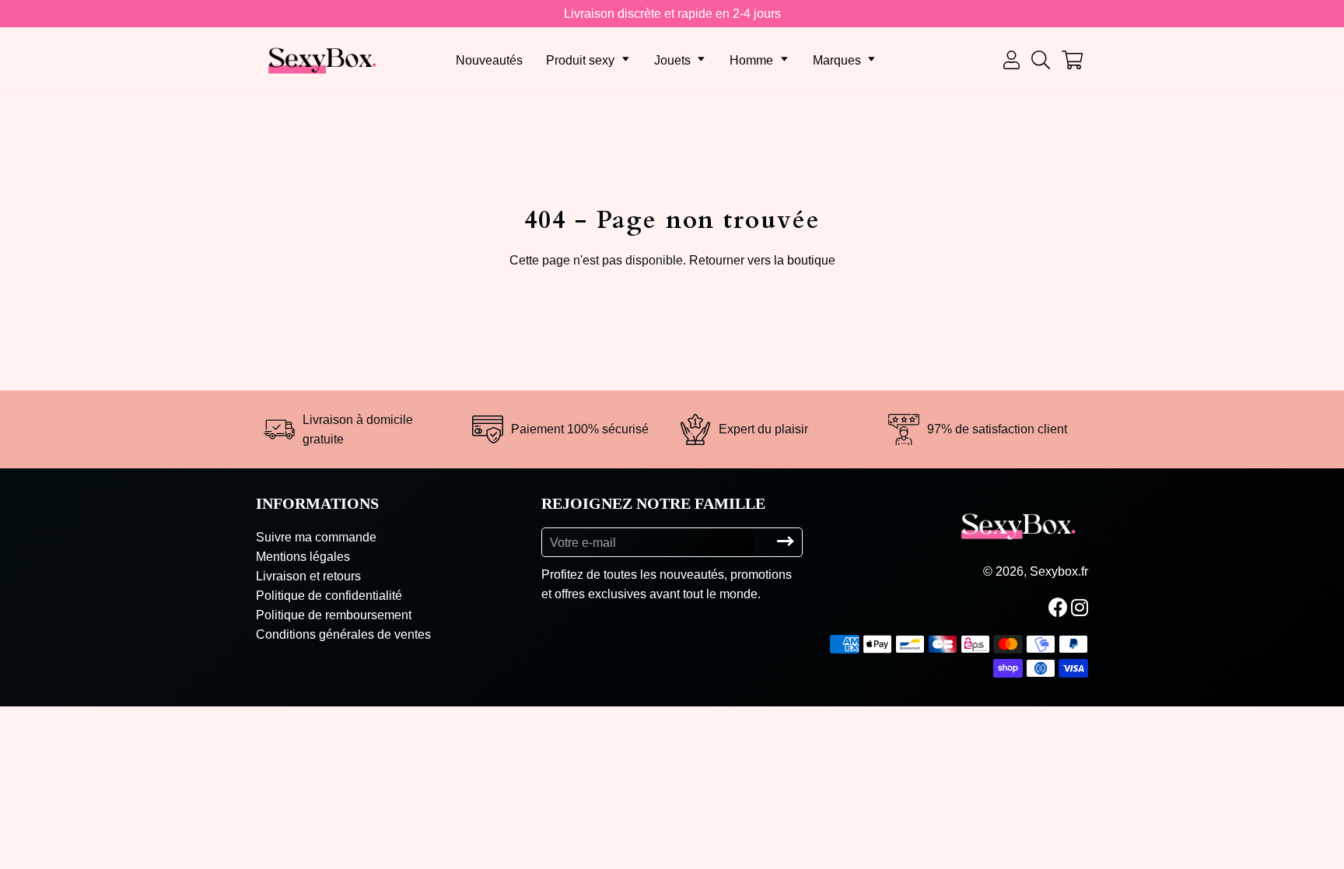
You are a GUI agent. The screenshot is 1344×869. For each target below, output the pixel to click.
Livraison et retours (308, 576)
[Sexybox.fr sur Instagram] (1081, 607)
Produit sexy (580, 60)
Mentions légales (303, 556)
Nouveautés (489, 60)
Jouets (672, 60)
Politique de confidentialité (329, 595)
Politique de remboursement (333, 615)
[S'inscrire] (785, 541)
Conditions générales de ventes (343, 634)
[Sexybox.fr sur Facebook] (1059, 607)
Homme (751, 60)
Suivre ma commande (316, 537)
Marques (837, 60)
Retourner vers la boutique (762, 260)
